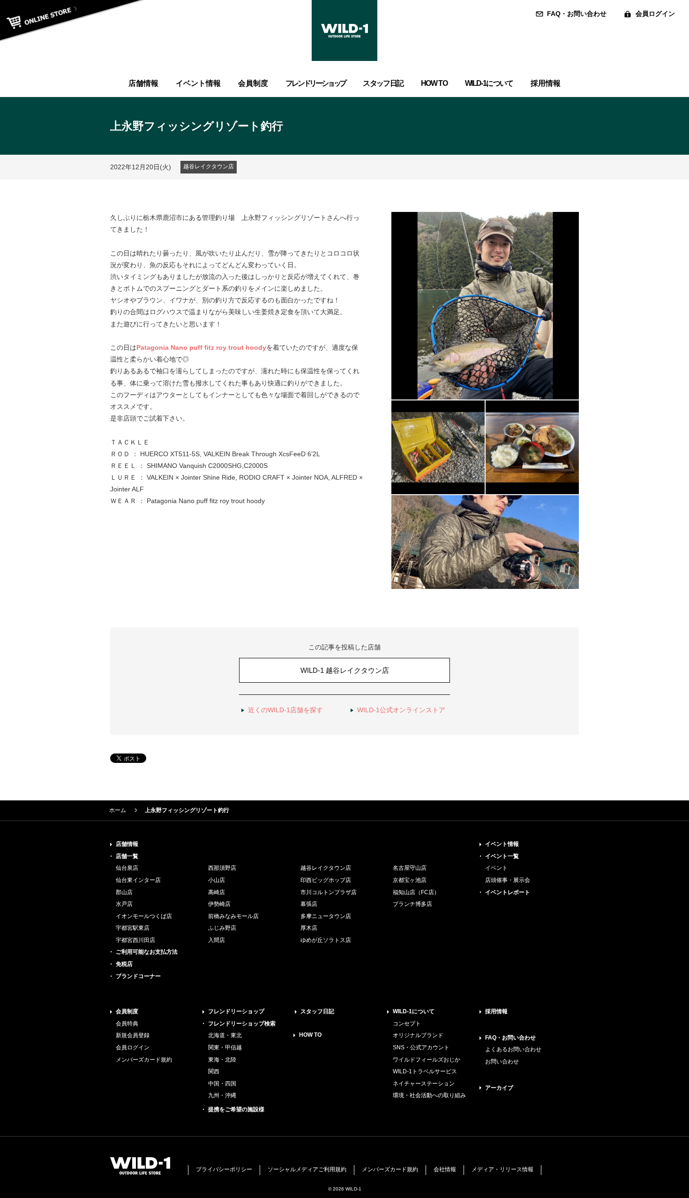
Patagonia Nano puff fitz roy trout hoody (201, 347)
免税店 (124, 964)
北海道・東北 (225, 1035)
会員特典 (127, 1023)
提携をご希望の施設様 (236, 1109)
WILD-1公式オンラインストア (401, 710)
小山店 (216, 880)
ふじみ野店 (222, 928)
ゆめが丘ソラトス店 (325, 940)
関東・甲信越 (225, 1047)
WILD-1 (344, 30)
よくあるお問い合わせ (513, 1049)
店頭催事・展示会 (507, 880)
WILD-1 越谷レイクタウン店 (344, 670)
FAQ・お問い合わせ (577, 13)
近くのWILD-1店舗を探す (285, 710)
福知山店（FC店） (416, 892)
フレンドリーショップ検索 (242, 1023)
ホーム (117, 810)
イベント (496, 868)
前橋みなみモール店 (233, 916)
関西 (213, 1071)
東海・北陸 (222, 1059)
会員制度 (127, 1011)
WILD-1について (413, 1011)
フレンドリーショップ (236, 1011)
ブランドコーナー (138, 976)
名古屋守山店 (410, 868)
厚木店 (308, 928)
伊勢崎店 (219, 904)
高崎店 (216, 892)
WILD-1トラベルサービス (425, 1071)
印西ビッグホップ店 (325, 880)
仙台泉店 (127, 868)
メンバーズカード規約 (144, 1059)
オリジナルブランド (418, 1035)
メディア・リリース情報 (502, 1169)
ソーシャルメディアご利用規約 (307, 1169)
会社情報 (445, 1169)
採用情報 (496, 1011)
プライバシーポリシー (224, 1169)
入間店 (216, 940)
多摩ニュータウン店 (325, 916)
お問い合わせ (502, 1061)
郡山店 (124, 892)
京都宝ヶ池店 (410, 880)
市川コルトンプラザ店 (328, 892)
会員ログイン (655, 13)
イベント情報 (502, 844)
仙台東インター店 (138, 880)
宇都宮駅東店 (133, 928)
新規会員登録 (133, 1035)
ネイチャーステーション (424, 1083)
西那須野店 (222, 868)
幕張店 (308, 904)
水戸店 (124, 904)
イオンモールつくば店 (144, 916)
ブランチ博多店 (412, 904)
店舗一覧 (127, 856)
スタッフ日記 (317, 1011)
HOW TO (310, 1035)
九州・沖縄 (222, 1095)
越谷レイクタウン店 (325, 868)
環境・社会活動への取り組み (429, 1095)
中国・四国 (222, 1083)
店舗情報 (127, 844)
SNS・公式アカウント (421, 1047)
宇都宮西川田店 (135, 940)
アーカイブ (499, 1088)
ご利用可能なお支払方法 (147, 952)
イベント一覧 (502, 856)
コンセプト (407, 1023)
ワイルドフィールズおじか (426, 1059)
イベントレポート (507, 892)
